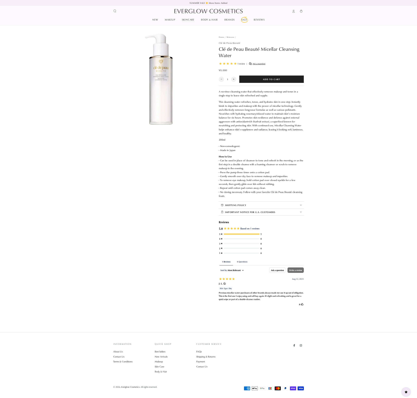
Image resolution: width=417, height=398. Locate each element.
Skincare (230, 37)
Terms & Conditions (122, 361)
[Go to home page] (208, 11)
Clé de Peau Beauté (229, 42)
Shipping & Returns (205, 356)
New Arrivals (161, 356)
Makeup (159, 361)
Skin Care (159, 366)
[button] (115, 11)
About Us (118, 351)
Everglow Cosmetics (130, 386)
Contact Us (118, 356)
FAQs (199, 351)
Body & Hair (161, 371)
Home (221, 37)
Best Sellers (160, 351)
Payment (200, 361)
